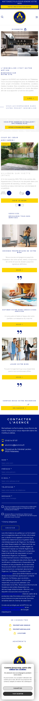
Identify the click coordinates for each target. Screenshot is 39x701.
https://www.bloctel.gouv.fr (12, 594)
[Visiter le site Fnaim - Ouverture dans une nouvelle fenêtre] (19, 647)
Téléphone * (8, 487)
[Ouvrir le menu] (37, 17)
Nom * (5, 460)
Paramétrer (18, 688)
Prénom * (7, 469)
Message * (7, 496)
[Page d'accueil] (19, 17)
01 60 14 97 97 (11, 440)
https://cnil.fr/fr (7, 574)
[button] (17, 205)
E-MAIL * (6, 478)
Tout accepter (17, 694)
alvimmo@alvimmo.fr (14, 445)
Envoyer (10, 528)
